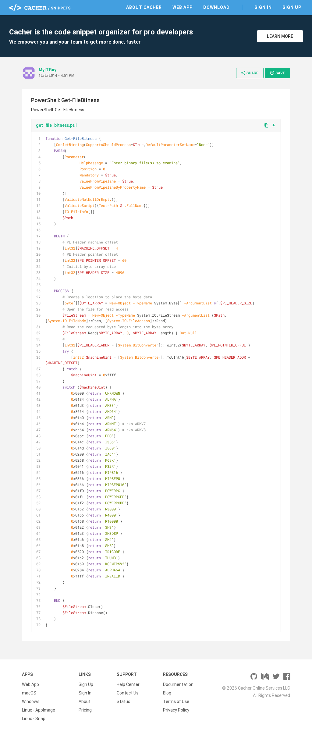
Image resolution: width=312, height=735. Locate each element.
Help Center (128, 684)
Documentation (178, 684)
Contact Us (127, 693)
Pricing (85, 710)
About (84, 701)
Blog (167, 693)
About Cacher (144, 7)
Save (277, 72)
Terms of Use (176, 701)
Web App (182, 7)
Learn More (280, 36)
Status (123, 701)
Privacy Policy (176, 710)
